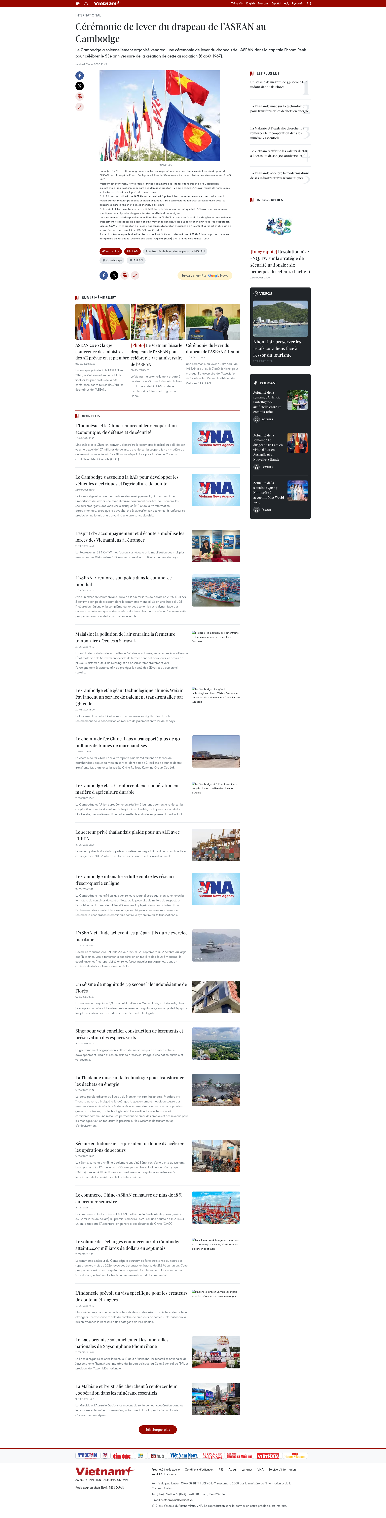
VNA (261, 1469)
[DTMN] (240, 1456)
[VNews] (105, 1456)
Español (276, 3)
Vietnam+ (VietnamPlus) (107, 3)
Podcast (268, 383)
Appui (232, 1469)
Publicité (157, 1474)
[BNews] (141, 1456)
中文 (286, 3)
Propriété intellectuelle (166, 1469)
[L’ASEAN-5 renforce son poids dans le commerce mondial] (216, 590)
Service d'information (282, 1469)
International (88, 15)
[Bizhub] (158, 1456)
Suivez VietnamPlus (194, 275)
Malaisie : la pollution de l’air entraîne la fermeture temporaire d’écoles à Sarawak (125, 637)
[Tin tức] (122, 1456)
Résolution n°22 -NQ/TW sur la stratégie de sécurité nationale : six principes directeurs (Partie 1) (280, 261)
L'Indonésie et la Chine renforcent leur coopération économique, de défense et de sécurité (126, 428)
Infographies (270, 199)
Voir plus (91, 416)
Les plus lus (268, 73)
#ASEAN (132, 251)
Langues (247, 1469)
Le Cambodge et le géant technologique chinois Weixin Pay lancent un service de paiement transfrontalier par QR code (129, 696)
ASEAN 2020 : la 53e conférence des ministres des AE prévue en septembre (102, 351)
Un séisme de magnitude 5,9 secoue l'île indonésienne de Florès (131, 987)
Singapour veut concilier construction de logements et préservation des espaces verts (129, 1034)
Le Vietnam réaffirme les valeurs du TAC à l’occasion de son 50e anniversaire (279, 153)
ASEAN (138, 260)
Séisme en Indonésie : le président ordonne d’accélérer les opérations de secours (129, 1146)
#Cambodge (110, 251)
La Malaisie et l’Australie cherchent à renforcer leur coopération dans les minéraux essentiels (126, 1389)
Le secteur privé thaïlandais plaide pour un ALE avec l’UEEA (127, 835)
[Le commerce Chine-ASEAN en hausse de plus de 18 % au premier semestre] (216, 1208)
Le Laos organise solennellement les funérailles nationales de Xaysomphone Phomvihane (121, 1342)
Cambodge (114, 260)
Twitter (79, 86)
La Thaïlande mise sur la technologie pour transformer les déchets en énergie (129, 1080)
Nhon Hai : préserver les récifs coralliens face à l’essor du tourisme (277, 348)
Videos (265, 293)
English (250, 3)
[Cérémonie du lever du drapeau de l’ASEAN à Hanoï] (213, 322)
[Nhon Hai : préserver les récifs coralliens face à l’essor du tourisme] (280, 319)
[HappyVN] (295, 1456)
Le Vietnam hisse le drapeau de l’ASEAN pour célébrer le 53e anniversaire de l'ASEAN (157, 354)
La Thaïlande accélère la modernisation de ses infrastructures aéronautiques (279, 175)
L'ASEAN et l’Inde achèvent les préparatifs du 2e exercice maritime (131, 936)
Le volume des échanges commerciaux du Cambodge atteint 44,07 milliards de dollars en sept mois (128, 1244)
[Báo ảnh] (268, 1456)
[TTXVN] (87, 1456)
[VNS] (184, 1456)
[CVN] (213, 1456)
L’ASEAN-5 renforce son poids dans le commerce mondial (123, 581)
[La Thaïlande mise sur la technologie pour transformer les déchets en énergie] (216, 1090)
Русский (297, 3)
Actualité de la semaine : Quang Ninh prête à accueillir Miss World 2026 (268, 492)
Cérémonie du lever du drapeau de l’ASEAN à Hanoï (212, 348)
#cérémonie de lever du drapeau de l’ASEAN (175, 251)
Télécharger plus (158, 1429)
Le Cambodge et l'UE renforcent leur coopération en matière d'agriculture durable (126, 788)
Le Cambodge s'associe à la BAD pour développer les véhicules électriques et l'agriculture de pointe (127, 480)
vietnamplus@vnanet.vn (177, 1500)
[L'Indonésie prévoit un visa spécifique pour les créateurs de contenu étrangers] (216, 1306)
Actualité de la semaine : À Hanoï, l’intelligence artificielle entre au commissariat (267, 402)
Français (263, 3)
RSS (221, 1469)
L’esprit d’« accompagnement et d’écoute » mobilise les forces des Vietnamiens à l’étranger (129, 536)
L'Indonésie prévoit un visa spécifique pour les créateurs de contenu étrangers (131, 1296)
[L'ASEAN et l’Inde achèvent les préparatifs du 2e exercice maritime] (216, 945)
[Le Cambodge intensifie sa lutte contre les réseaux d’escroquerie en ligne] (216, 889)
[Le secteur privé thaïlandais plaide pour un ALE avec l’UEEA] (216, 845)
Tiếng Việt (237, 3)
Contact (172, 1474)
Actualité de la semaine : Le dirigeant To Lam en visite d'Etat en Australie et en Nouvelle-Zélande (268, 447)
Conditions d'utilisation (199, 1469)
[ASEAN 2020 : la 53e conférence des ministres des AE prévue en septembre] (102, 322)
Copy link (79, 107)
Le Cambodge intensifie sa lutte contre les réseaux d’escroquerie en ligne (125, 879)
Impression (79, 96)
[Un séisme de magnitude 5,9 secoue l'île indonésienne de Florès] (216, 997)
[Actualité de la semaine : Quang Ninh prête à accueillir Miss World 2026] (297, 490)
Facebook (79, 75)
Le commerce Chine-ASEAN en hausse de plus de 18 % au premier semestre (128, 1198)
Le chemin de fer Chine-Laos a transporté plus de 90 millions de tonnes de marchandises (127, 742)
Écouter (267, 419)
